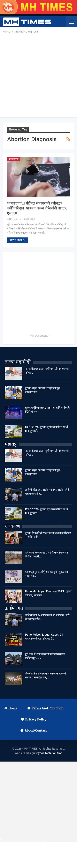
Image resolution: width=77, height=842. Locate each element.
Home (12, 708)
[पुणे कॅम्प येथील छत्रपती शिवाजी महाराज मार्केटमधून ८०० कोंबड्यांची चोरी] (13, 658)
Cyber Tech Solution (49, 753)
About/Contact (36, 730)
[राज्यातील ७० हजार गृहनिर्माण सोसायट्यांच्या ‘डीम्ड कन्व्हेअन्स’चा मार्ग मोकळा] (13, 373)
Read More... (17, 240)
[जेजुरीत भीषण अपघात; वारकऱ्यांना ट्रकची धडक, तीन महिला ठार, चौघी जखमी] (13, 678)
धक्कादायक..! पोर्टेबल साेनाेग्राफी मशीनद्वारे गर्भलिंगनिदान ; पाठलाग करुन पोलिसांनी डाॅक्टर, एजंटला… (37, 208)
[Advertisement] (38, 74)
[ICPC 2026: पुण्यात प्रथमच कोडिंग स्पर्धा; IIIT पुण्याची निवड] (13, 431)
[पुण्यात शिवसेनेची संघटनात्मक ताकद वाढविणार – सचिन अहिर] (13, 537)
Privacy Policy (35, 719)
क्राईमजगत (13, 159)
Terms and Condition (47, 708)
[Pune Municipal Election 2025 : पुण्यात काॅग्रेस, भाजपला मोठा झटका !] (13, 596)
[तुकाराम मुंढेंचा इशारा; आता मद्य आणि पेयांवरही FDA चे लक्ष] (13, 412)
